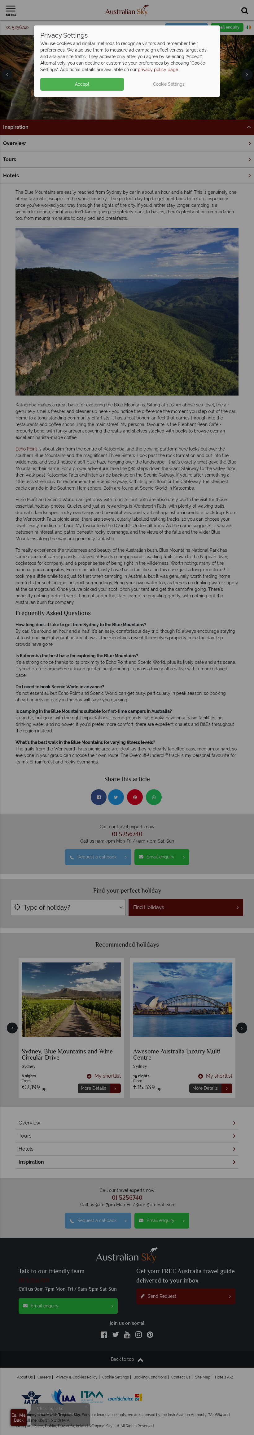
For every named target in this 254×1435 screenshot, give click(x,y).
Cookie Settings (169, 84)
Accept (82, 84)
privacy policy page (158, 69)
